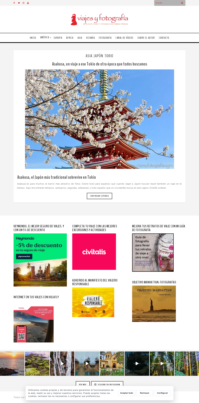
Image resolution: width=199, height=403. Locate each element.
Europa (58, 38)
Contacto (164, 38)
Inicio (33, 38)
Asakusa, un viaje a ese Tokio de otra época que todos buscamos (99, 64)
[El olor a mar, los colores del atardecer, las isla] (37, 363)
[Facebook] (16, 3)
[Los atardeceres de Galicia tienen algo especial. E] (12, 363)
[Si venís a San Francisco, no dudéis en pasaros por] (87, 363)
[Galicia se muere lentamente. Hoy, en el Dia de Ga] (62, 363)
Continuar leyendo (99, 196)
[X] (20, 3)
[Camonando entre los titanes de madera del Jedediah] (162, 363)
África (69, 38)
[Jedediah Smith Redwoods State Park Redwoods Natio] (187, 363)
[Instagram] (25, 3)
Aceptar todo (126, 393)
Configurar (162, 393)
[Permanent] (99, 119)
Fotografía (105, 38)
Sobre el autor (146, 38)
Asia (80, 38)
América (44, 37)
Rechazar (144, 393)
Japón (98, 56)
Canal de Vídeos (124, 38)
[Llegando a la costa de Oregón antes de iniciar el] (137, 363)
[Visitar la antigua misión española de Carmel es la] (112, 363)
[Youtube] (29, 3)
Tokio (109, 56)
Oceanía (90, 38)
